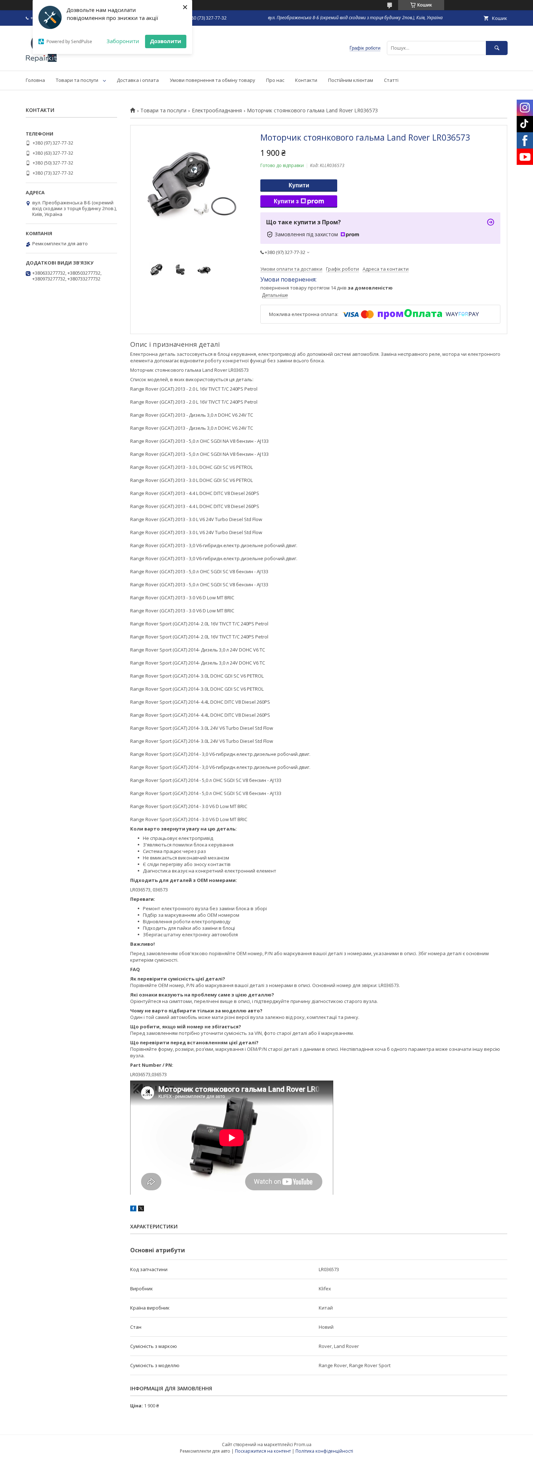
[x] (141, 1209)
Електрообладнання (217, 110)
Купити (299, 185)
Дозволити (165, 41)
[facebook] (133, 1209)
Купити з (286, 201)
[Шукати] (497, 48)
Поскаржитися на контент (263, 1451)
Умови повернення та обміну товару (212, 80)
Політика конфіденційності (324, 1451)
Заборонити (123, 41)
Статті (391, 80)
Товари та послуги (77, 80)
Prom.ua (302, 1444)
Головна (35, 80)
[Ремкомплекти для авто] (41, 61)
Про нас (275, 80)
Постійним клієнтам (350, 80)
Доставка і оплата (138, 80)
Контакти (306, 80)
